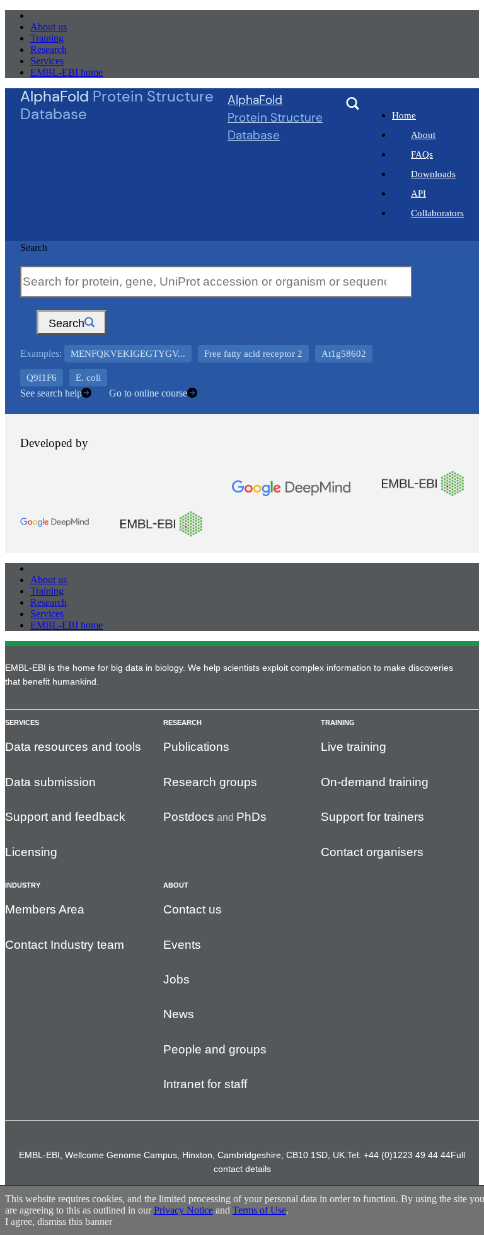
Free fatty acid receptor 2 (253, 354)
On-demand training (375, 782)
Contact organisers (372, 852)
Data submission (50, 782)
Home (404, 115)
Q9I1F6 (41, 378)
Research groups (210, 782)
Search (33, 247)
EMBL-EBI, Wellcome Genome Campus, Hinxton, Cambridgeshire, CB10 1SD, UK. (183, 1155)
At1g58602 (343, 354)
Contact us (192, 909)
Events (182, 944)
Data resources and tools (73, 746)
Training (47, 38)
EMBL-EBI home (66, 72)
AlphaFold (275, 117)
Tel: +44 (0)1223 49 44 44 (399, 1155)
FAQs (422, 154)
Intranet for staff (205, 1084)
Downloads (433, 174)
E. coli (88, 378)
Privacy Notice (183, 1210)
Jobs (176, 979)
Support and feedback (65, 816)
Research (48, 49)
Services (47, 60)
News (178, 1014)
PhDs (251, 816)
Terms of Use (259, 1210)
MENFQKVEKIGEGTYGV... (128, 354)
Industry (22, 885)
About (423, 135)
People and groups (215, 1049)
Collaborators (437, 213)
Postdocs (188, 816)
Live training (353, 746)
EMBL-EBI (54, 15)
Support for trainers (372, 816)
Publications (196, 746)
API (418, 193)
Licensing (31, 852)
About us (48, 26)
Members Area (44, 909)
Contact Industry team (64, 944)
